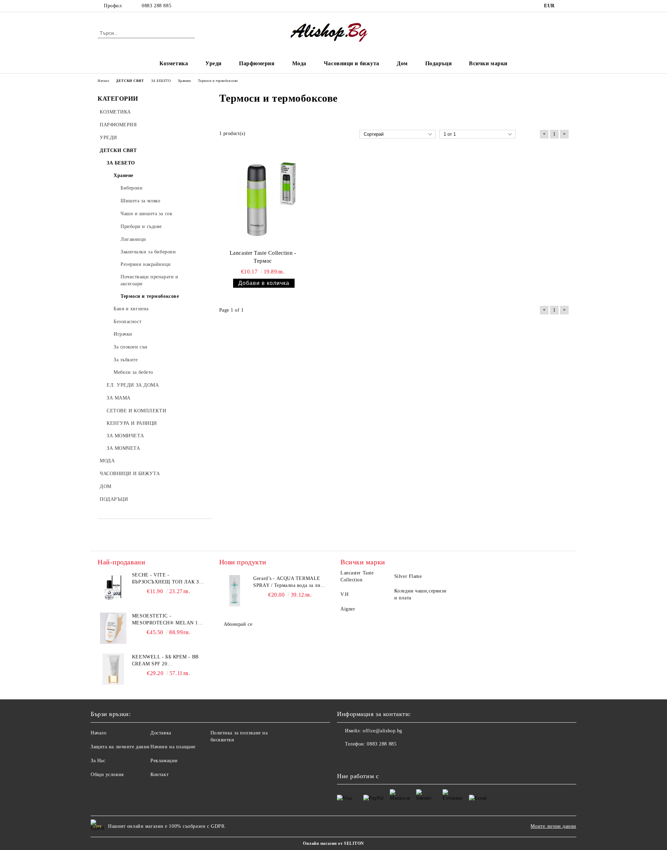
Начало (98, 732)
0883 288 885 (156, 5)
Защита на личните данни (120, 746)
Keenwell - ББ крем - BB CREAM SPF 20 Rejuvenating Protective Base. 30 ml (168, 660)
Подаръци (438, 63)
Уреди (213, 63)
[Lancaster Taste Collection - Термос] (263, 199)
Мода (299, 63)
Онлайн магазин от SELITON (333, 843)
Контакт (159, 774)
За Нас (98, 760)
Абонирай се (238, 624)
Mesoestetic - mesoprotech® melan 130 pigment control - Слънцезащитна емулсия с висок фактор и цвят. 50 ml (167, 619)
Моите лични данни (553, 826)
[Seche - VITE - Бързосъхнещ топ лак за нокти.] (113, 587)
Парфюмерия (257, 63)
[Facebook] (565, 6)
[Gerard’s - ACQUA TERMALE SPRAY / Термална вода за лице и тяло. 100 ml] (234, 590)
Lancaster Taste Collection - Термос (263, 257)
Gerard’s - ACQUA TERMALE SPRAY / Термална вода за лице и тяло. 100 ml (289, 582)
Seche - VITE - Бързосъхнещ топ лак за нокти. (167, 579)
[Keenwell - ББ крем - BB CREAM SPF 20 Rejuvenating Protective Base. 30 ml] (113, 669)
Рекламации (164, 760)
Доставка (160, 732)
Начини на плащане (173, 746)
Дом (402, 63)
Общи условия (107, 774)
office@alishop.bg (382, 730)
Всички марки (488, 63)
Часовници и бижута (351, 63)
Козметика (173, 63)
